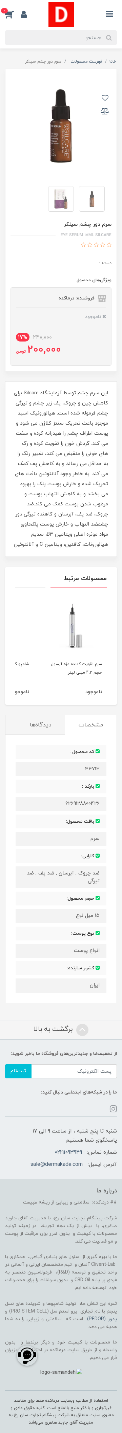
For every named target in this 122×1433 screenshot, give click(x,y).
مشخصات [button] (91, 725)
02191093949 (68, 1152)
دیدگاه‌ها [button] (40, 725)
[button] (13, 14)
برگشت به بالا (54, 1029)
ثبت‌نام (18, 1071)
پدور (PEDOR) (102, 1319)
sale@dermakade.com (56, 1164)
